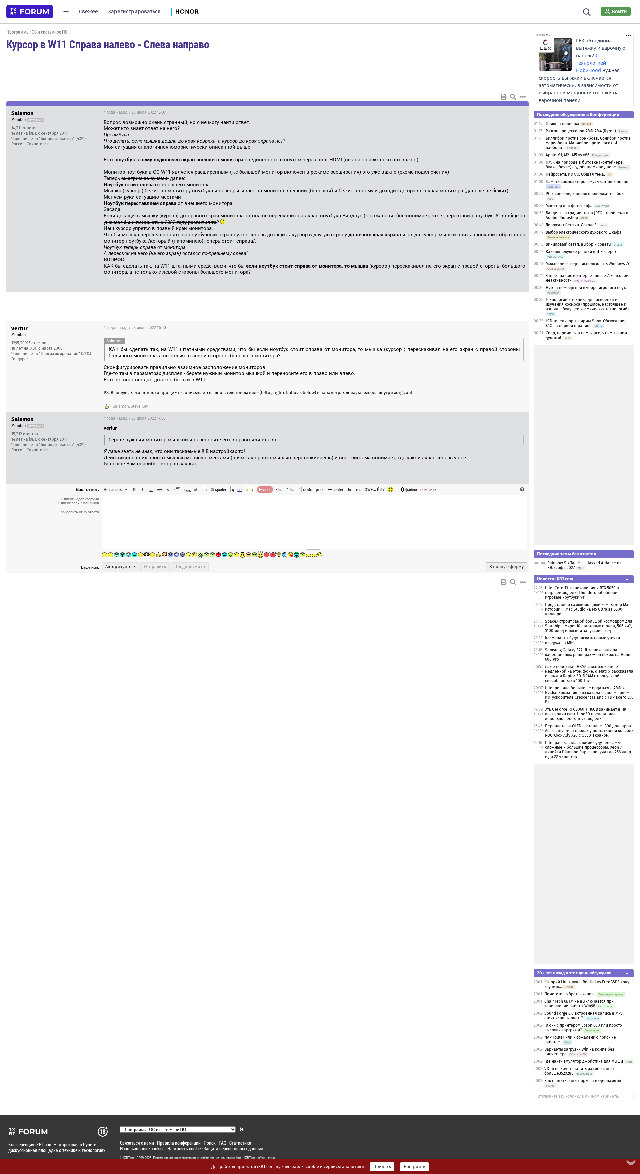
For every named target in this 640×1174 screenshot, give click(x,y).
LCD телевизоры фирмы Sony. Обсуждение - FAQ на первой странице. (587, 323)
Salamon (121, 406)
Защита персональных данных (233, 1148)
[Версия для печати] (503, 97)
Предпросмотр (189, 566)
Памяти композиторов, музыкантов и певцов (588, 181)
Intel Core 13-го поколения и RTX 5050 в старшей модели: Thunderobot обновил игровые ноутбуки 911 (582, 593)
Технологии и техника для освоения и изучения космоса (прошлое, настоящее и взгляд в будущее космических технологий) (587, 304)
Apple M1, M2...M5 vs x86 (567, 155)
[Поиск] (586, 11)
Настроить (414, 1166)
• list (280, 489)
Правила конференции (179, 1143)
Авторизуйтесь (120, 566)
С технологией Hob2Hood (591, 63)
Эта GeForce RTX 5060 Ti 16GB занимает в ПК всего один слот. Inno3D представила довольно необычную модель (585, 714)
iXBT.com (129, 1157)
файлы (411, 489)
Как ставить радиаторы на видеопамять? (583, 1080)
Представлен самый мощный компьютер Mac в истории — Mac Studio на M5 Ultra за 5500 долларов (589, 609)
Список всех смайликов (78, 503)
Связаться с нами (137, 1143)
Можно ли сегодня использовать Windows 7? (588, 263)
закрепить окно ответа (80, 512)
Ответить (515, 112)
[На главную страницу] (29, 11)
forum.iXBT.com (246, 1157)
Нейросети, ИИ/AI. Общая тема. (575, 174)
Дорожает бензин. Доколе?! (572, 225)
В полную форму (506, 566)
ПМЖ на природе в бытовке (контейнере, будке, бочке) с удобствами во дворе (585, 164)
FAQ (222, 1143)
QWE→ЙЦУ (375, 489)
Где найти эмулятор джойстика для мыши (583, 1061)
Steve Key (139, 406)
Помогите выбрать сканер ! (570, 994)
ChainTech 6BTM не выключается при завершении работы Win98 (579, 1003)
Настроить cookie (184, 1148)
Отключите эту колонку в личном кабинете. (578, 1096)
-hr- (350, 489)
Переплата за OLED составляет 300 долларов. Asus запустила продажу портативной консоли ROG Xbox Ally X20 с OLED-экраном (589, 731)
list (291, 489)
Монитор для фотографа (569, 205)
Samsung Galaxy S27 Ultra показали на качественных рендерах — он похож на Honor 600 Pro (588, 655)
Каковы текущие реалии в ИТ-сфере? (581, 251)
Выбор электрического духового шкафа (584, 232)
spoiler (220, 489)
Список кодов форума (80, 499)
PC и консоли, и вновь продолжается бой (585, 193)
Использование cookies (142, 1148)
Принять (382, 1166)
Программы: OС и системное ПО (37, 32)
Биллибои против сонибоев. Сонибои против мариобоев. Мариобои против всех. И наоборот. (588, 143)
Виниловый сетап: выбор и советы (578, 244)
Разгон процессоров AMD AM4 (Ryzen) (581, 131)
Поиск (210, 1143)
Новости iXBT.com (555, 578)
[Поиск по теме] (513, 97)
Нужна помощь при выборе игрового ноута (587, 287)
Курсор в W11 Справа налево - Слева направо (107, 44)
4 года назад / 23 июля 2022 (135, 112)
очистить (428, 489)
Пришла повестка (562, 123)
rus (358, 489)
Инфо (498, 112)
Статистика (240, 1143)
